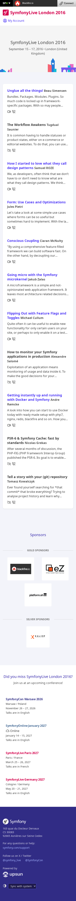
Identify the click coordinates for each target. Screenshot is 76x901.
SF (5, 3)
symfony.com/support (16, 847)
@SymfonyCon (34, 860)
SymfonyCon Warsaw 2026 (24, 699)
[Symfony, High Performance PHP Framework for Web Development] (14, 822)
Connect (68, 3)
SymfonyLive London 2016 (37, 12)
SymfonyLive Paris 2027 (22, 753)
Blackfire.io (27, 3)
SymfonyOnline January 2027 (26, 726)
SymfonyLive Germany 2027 (25, 779)
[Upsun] (38, 874)
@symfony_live (12, 860)
